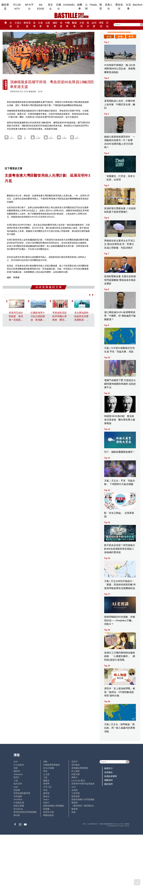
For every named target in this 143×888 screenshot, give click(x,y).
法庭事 (47, 25)
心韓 (86, 6)
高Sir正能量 (48, 768)
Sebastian (18, 774)
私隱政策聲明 (110, 776)
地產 (61, 25)
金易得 (74, 790)
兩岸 (88, 25)
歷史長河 (119, 6)
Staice (46, 799)
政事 (34, 25)
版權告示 (108, 768)
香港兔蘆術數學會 (22, 793)
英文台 (50, 6)
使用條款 (108, 772)
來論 (73, 812)
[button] (89, 295)
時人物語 (75, 771)
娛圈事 (79, 6)
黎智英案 (27, 25)
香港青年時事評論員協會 (82, 783)
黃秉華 (46, 783)
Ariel (16, 761)
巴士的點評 (19, 765)
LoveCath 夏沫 (78, 780)
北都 (10, 25)
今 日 (109, 36)
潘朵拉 (46, 796)
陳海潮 (74, 809)
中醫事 (67, 25)
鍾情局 (17, 771)
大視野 (81, 25)
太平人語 (47, 787)
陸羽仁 (17, 777)
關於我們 (108, 784)
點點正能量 (19, 805)
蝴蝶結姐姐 (48, 815)
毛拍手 (74, 761)
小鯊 (45, 777)
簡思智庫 (75, 796)
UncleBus (18, 799)
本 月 (131, 36)
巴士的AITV (17, 6)
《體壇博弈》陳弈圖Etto (82, 805)
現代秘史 (75, 765)
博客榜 (101, 25)
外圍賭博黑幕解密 (51, 765)
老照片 (46, 802)
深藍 (16, 768)
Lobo (16, 787)
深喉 (45, 761)
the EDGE (40, 6)
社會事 (40, 25)
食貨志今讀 (48, 812)
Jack (73, 787)
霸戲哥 (46, 780)
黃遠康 (17, 790)
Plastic (93, 4)
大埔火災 (18, 25)
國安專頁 (5, 6)
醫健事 (74, 25)
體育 (100, 6)
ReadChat (18, 809)
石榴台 (58, 6)
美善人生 (108, 6)
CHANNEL (69, 4)
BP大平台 (29, 6)
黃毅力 (74, 777)
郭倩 (45, 771)
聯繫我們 (108, 780)
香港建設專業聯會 (79, 768)
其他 (107, 25)
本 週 (120, 36)
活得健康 (18, 796)
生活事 (128, 6)
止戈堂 (46, 774)
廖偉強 (46, 793)
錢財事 (55, 25)
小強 (16, 780)
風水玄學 (18, 783)
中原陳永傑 (19, 802)
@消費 (94, 25)
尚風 (45, 790)
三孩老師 (75, 793)
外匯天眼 (75, 774)
